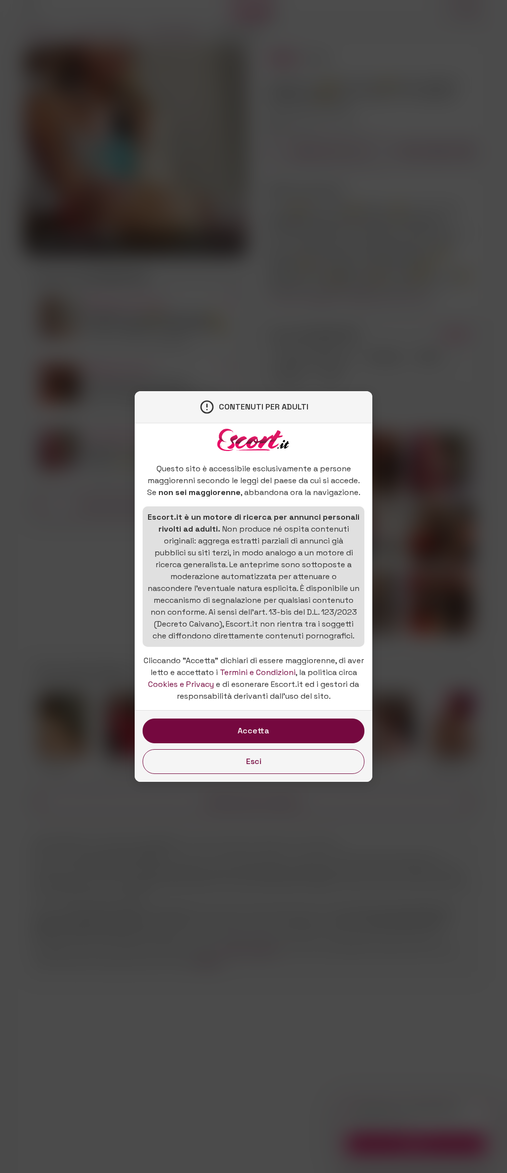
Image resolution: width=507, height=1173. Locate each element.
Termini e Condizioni (258, 672)
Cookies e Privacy (181, 684)
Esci (253, 761)
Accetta (253, 730)
